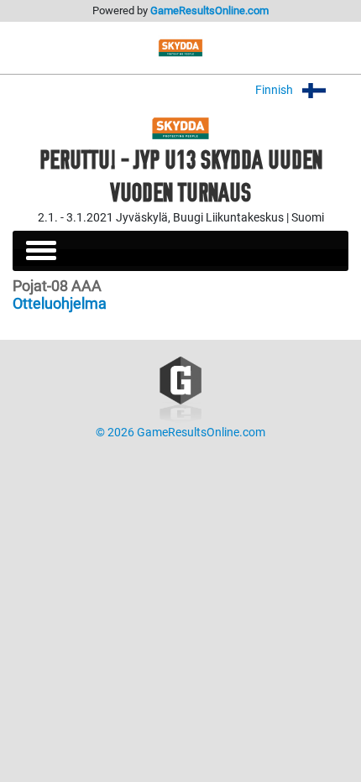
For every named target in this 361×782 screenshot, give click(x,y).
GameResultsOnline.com (209, 10)
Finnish (275, 90)
